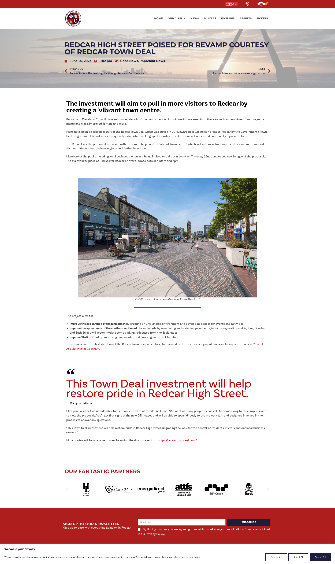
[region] (167, 554)
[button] (67, 489)
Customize (276, 557)
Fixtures (228, 18)
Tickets (262, 18)
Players (210, 18)
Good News (129, 61)
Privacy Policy (193, 557)
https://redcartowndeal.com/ (177, 440)
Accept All (320, 557)
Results (246, 18)
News (194, 18)
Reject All (298, 557)
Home (158, 18)
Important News (152, 61)
